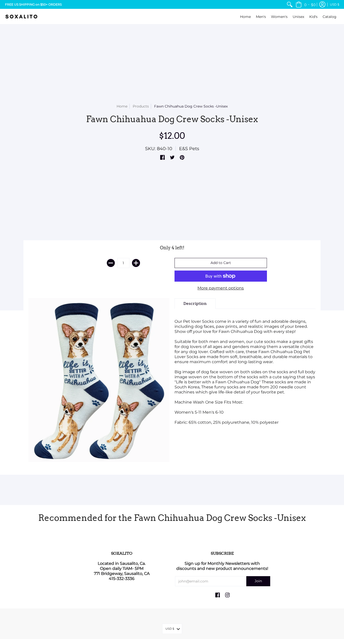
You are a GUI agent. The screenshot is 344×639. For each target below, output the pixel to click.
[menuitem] (289, 4)
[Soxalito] (21, 16)
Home (122, 106)
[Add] (136, 263)
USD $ (334, 4)
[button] (305, 4)
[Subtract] (111, 263)
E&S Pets (189, 148)
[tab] (195, 303)
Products (141, 106)
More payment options (220, 288)
